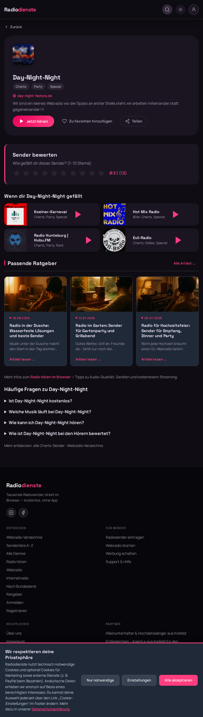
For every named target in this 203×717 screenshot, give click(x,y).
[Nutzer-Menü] (194, 10)
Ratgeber (14, 594)
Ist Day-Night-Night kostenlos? (40, 401)
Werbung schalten (121, 553)
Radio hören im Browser (50, 377)
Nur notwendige (100, 680)
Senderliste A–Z (19, 545)
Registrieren (16, 610)
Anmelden (14, 602)
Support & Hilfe (118, 561)
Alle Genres (15, 553)
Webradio (14, 569)
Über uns (13, 633)
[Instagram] (11, 512)
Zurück (16, 26)
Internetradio (17, 577)
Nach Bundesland (21, 586)
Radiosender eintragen (125, 537)
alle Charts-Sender (49, 445)
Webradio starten (120, 545)
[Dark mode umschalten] (181, 10)
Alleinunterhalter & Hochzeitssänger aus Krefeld (146, 633)
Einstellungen (139, 680)
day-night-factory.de (34, 95)
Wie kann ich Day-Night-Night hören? (46, 422)
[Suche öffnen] (167, 10)
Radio (20, 9)
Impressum (15, 641)
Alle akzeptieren (178, 680)
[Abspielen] (78, 214)
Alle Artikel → (185, 263)
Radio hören (16, 561)
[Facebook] (23, 512)
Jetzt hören (37, 121)
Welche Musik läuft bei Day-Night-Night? (50, 412)
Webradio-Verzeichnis (85, 445)
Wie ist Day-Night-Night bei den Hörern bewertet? (59, 433)
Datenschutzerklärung (51, 709)
